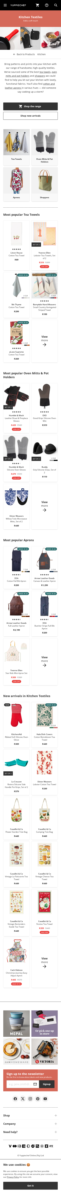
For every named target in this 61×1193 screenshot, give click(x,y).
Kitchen (41, 54)
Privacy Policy (13, 1177)
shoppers (40, 75)
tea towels (45, 71)
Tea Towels (16, 159)
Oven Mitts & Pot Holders (44, 160)
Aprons (16, 197)
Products (26, 54)
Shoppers (44, 197)
